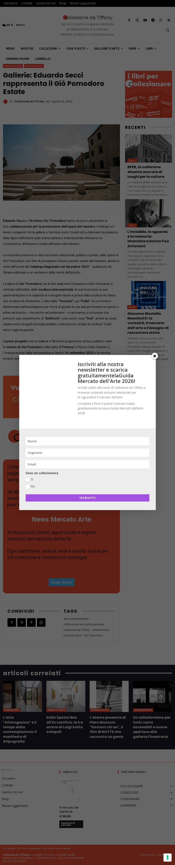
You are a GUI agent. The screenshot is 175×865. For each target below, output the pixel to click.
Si (32, 479)
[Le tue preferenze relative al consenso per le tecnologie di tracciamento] (167, 857)
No (33, 486)
